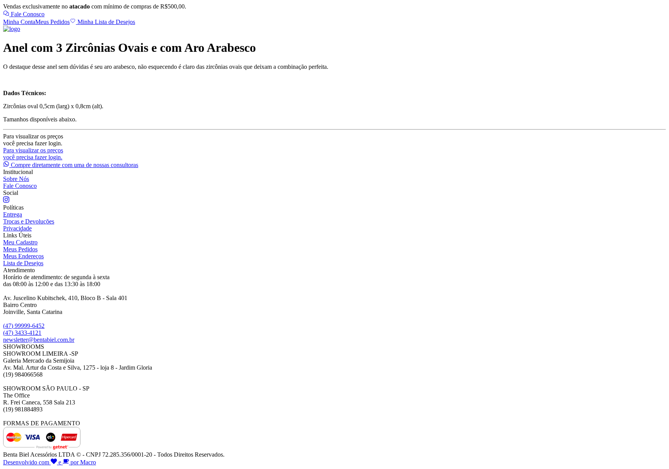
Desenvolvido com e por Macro (49, 462)
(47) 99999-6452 (24, 325)
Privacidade (17, 228)
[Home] (11, 29)
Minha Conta (19, 22)
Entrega (12, 214)
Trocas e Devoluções (28, 221)
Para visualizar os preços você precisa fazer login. (33, 153)
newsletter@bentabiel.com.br (38, 339)
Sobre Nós (16, 179)
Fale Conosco (27, 14)
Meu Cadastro (20, 242)
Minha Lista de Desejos (105, 22)
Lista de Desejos (23, 263)
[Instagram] (6, 200)
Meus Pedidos (52, 22)
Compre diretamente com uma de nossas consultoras (73, 165)
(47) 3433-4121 (22, 332)
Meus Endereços (23, 256)
